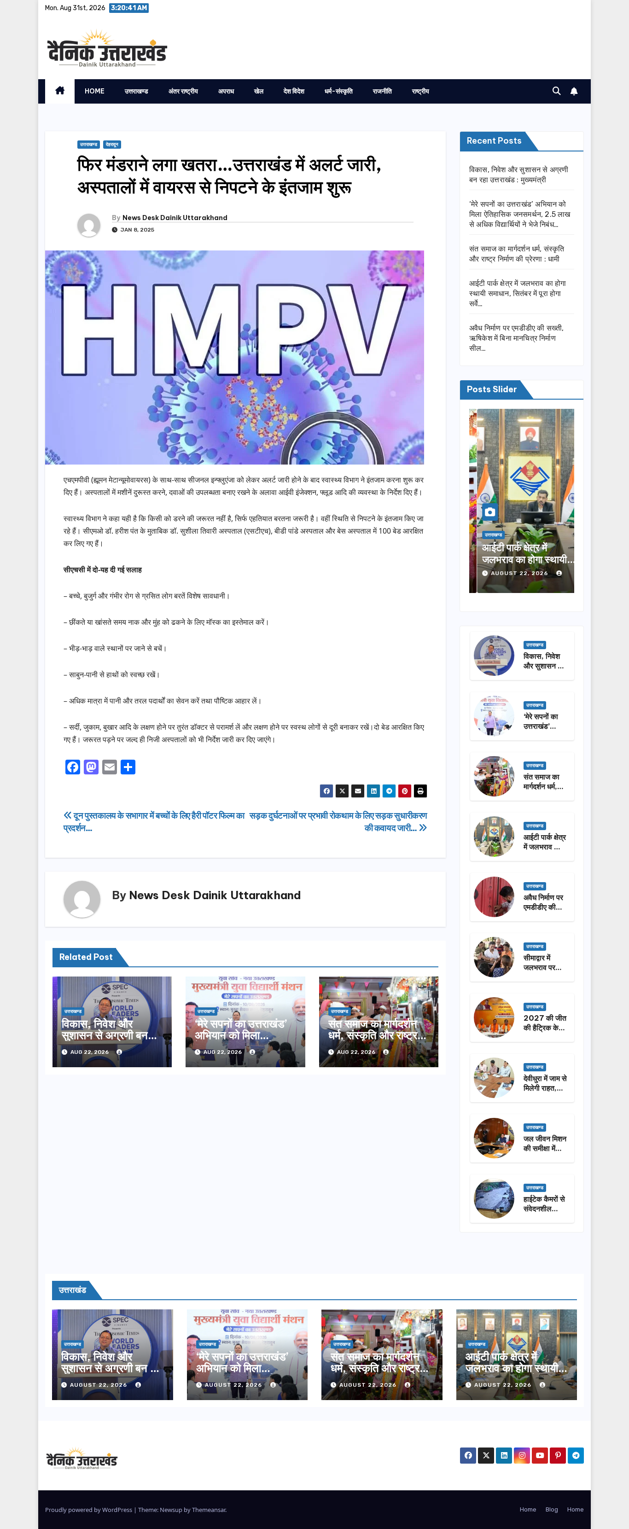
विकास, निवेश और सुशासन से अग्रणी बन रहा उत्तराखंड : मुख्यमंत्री (110, 1035)
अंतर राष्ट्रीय (183, 91)
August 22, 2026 (512, 573)
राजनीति (382, 91)
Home (95, 91)
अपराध (226, 91)
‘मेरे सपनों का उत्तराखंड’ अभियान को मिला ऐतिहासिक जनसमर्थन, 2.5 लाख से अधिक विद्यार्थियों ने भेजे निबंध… (520, 214)
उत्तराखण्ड (136, 91)
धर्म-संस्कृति (339, 91)
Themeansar (208, 1510)
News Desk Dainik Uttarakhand (174, 218)
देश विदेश (294, 91)
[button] (557, 91)
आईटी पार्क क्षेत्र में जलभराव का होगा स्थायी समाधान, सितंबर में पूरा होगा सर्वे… (517, 293)
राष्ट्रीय (420, 91)
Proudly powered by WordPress (89, 1510)
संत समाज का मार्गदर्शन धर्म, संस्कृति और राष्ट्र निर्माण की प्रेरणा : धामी (373, 1035)
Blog (552, 1509)
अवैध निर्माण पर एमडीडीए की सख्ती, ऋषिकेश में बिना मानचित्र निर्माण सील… (516, 338)
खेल (258, 91)
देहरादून (112, 144)
